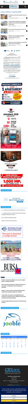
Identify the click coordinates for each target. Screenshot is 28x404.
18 (6, 345)
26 (10, 346)
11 (6, 343)
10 (2, 343)
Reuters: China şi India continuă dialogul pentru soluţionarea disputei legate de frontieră (13, 291)
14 (17, 343)
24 (2, 346)
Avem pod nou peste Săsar (11, 220)
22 (21, 345)
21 (17, 345)
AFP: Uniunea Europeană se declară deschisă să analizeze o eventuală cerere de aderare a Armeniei (13, 286)
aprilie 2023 (14, 336)
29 (21, 346)
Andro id (3, 220)
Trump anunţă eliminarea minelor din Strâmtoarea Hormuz (13, 301)
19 (10, 345)
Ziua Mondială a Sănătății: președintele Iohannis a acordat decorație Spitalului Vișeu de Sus (17, 23)
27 (14, 346)
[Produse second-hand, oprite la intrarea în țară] (4, 16)
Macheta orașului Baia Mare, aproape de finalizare (14, 210)
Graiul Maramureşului (13, 18)
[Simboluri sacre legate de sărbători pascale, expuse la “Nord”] (4, 37)
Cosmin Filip (11, 31)
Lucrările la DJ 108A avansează (10, 217)
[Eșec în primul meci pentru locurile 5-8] (4, 31)
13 (14, 343)
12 (10, 343)
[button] (25, 7)
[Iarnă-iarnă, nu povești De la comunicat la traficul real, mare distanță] (4, 44)
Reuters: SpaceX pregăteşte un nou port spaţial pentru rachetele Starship (13, 280)
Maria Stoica (11, 38)
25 (6, 346)
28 (17, 346)
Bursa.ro (3, 277)
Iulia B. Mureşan (12, 25)
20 (14, 345)
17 (2, 345)
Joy (2, 217)
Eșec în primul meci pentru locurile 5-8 (17, 29)
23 (25, 345)
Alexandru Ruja (11, 45)
